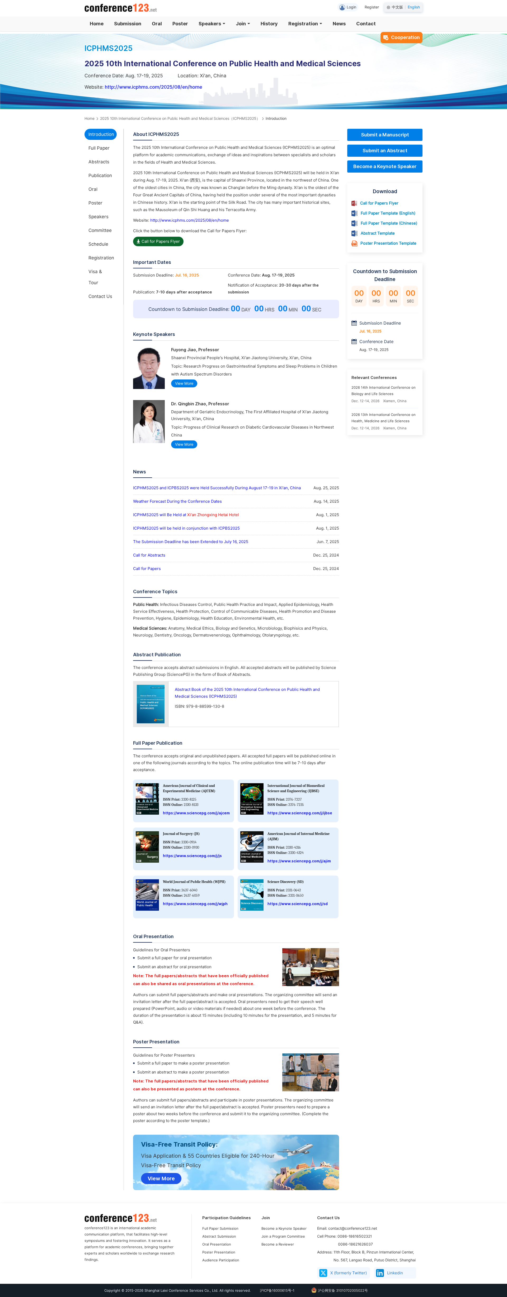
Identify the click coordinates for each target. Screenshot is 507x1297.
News (339, 23)
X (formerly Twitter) (348, 1273)
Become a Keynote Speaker (384, 166)
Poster (180, 23)
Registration (303, 23)
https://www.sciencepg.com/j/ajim (299, 861)
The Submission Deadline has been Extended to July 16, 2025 (190, 541)
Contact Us (100, 296)
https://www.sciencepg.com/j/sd (297, 904)
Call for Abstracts (149, 555)
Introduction (101, 134)
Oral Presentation (216, 1244)
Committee (100, 230)
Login (351, 7)
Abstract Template (378, 233)
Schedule (98, 244)
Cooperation (405, 37)
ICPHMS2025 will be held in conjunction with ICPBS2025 (186, 528)
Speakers (210, 23)
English (414, 7)
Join (241, 23)
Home (97, 23)
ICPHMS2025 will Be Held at (186, 514)
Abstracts (98, 161)
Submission (127, 23)
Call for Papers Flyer (161, 241)
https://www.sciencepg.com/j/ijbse (299, 813)
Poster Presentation (218, 1252)
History (269, 23)
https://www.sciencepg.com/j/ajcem (196, 813)
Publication (100, 175)
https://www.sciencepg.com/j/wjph (195, 904)
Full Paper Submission (220, 1228)
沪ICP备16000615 (274, 1290)
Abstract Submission (219, 1236)
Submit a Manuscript (385, 134)
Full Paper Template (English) (388, 213)
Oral (157, 23)
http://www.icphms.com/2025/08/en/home (153, 87)
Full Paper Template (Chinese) (389, 223)
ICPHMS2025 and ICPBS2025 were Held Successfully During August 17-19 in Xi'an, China (217, 488)
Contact (366, 23)
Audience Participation (220, 1260)
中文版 (397, 7)
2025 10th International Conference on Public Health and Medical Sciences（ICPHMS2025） (180, 118)
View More (184, 383)
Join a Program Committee (283, 1236)
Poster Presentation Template (388, 243)
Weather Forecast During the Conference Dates (177, 501)
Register (372, 7)
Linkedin (395, 1273)
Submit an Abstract (385, 150)
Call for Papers (147, 568)
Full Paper (99, 148)
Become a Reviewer (277, 1244)
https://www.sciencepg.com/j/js (192, 856)
